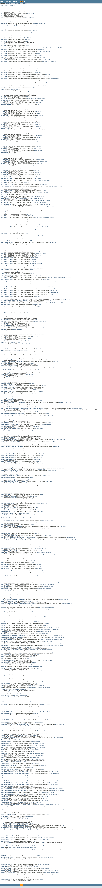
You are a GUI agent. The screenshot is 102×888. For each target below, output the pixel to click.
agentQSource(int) (5, 641)
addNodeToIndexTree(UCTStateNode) (10, 441)
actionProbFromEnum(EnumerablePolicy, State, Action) (14, 298)
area (2, 812)
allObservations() (5, 728)
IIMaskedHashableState (54, 777)
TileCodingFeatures (71, 537)
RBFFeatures (43, 190)
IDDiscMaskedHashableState (60, 778)
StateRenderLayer (34, 522)
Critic (44, 387)
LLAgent (32, 751)
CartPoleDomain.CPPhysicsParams (37, 753)
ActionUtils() (4, 345)
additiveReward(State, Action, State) (10, 422)
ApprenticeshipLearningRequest (93, 810)
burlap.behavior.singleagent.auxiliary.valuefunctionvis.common (29, 198)
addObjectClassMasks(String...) (8, 461)
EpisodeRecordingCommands (32, 866)
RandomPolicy (27, 43)
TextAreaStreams (22, 812)
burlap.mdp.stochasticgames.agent (20, 594)
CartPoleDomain (36, 122)
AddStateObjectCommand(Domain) (9, 515)
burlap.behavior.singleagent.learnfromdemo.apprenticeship (29, 802)
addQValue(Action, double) (7, 489)
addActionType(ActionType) (7, 385)
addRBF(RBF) (4, 492)
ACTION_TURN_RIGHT (6, 161)
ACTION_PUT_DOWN (5, 141)
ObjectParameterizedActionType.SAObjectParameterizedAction (39, 235)
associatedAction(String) (7, 833)
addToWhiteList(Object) (6, 544)
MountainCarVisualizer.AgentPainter (56, 637)
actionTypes (4, 334)
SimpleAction (28, 233)
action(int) (3, 45)
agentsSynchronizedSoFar (7, 668)
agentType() (4, 672)
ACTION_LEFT (4, 122)
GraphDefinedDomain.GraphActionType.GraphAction (43, 222)
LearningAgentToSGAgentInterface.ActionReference (57, 302)
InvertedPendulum (39, 128)
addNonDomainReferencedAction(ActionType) (12, 444)
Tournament (40, 400)
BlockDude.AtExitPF (36, 855)
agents (2, 656)
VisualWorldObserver (38, 306)
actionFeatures (4, 192)
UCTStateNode (45, 248)
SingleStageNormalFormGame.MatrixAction (41, 200)
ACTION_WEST (4, 168)
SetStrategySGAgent (36, 72)
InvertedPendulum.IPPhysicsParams (37, 196)
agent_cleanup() (5, 564)
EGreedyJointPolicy (47, 82)
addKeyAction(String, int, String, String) (10, 428)
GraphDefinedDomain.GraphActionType (36, 685)
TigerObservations (37, 728)
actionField (3, 194)
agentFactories (4, 588)
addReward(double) (5, 498)
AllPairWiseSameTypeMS (58, 737)
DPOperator (45, 798)
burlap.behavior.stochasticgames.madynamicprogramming (28, 647)
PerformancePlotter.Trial (46, 868)
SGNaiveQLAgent (38, 68)
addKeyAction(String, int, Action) (9, 426)
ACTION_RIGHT (4, 144)
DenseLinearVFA (37, 255)
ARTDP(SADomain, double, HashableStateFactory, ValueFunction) (16, 827)
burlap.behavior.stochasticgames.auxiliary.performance (27, 597)
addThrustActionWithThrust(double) (9, 535)
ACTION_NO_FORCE (5, 128)
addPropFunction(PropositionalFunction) (10, 483)
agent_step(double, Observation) (9, 573)
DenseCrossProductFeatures (40, 253)
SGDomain (28, 213)
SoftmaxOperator (44, 800)
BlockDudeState (43, 448)
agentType (3, 675)
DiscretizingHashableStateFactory (52, 415)
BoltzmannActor (40, 49)
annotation (3, 767)
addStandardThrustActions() (7, 503)
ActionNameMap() (5, 238)
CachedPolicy (33, 259)
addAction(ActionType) (6, 376)
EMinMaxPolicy (46, 85)
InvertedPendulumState (34, 749)
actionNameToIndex (5, 244)
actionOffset (4, 253)
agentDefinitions (5, 584)
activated (3, 346)
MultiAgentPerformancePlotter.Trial (51, 870)
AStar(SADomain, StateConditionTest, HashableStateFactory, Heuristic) (18, 849)
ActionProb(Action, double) (7, 275)
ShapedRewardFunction (46, 424)
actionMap (3, 206)
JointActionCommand (37, 178)
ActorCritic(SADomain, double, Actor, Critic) (11, 359)
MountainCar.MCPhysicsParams (38, 23)
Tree (13, 1)
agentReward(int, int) (6, 654)
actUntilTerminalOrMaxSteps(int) (9, 365)
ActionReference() (5, 302)
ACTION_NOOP (4, 130)
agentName (4, 607)
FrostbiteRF (38, 348)
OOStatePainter (41, 501)
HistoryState (47, 814)
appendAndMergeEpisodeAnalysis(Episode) (11, 769)
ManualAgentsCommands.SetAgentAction (41, 180)
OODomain (40, 483)
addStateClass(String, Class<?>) (8, 507)
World (35, 21)
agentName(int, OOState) (7, 609)
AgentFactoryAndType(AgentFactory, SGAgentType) (13, 599)
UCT (54, 441)
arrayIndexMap (4, 816)
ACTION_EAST (4, 106)
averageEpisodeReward (6, 868)
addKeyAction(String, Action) (8, 430)
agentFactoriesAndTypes (7, 590)
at (1, 853)
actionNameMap (5, 240)
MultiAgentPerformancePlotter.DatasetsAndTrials (48, 607)
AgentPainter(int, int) (6, 631)
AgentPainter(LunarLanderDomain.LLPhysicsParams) (13, 635)
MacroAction (32, 219)
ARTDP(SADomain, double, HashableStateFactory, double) (14, 825)
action (2, 57)
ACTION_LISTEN (4, 126)
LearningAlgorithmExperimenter (44, 588)
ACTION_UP (3, 165)
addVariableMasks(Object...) (7, 546)
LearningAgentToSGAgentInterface (49, 61)
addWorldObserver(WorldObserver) (9, 550)
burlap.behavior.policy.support (17, 271)
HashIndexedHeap (29, 816)
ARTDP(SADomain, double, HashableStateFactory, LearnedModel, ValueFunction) (20, 829)
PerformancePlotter (53, 25)
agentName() (4, 611)
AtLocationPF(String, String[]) (8, 857)
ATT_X (2, 862)
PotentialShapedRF (49, 422)
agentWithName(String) (6, 683)
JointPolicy (34, 662)
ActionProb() (4, 273)
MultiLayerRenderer (34, 496)
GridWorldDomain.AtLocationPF (47, 857)
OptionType (37, 835)
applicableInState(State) (7, 792)
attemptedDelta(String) (6, 864)
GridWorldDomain (37, 111)
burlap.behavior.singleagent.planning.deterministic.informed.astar (22, 847)
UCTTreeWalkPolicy (46, 59)
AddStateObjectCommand (44, 515)
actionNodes (4, 248)
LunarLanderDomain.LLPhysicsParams (37, 747)
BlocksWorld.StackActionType (56, 788)
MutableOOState (37, 459)
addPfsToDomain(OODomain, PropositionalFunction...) (14, 481)
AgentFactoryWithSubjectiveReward (68, 603)
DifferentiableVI (63, 526)
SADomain (26, 211)
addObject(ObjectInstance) (7, 448)
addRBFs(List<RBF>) (6, 494)
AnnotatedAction (31, 215)
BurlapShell (30, 404)
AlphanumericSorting (35, 741)
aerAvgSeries (4, 552)
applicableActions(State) (7, 786)
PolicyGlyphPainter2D (52, 242)
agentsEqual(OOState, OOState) (8, 660)
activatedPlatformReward (7, 348)
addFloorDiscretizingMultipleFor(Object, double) (12, 413)
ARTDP (64, 825)
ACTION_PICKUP (4, 139)
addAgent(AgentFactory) (7, 400)
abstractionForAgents (6, 19)
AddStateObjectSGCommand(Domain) (10, 520)
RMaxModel (41, 327)
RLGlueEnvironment (32, 208)
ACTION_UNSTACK (5, 163)
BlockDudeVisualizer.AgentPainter (44, 631)
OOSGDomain (40, 511)
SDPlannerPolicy (39, 55)
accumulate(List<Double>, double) (9, 25)
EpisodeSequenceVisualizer (38, 743)
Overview (2, 1)
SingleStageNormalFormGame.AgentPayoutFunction (51, 639)
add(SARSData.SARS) (6, 369)
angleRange (4, 753)
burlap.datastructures (19, 739)
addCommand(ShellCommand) (8, 404)
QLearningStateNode (46, 489)
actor (2, 354)
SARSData (38, 369)
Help (24, 1)
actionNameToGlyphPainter (7, 242)
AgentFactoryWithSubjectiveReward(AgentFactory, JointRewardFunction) (18, 603)
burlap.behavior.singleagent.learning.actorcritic (18, 350)
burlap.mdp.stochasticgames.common (30, 601)
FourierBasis (45, 188)
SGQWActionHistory (42, 66)
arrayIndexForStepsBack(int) (8, 814)
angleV (2, 757)
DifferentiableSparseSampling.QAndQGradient (62, 367)
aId (2, 685)
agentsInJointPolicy (5, 662)
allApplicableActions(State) (7, 706)
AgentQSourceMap (48, 641)
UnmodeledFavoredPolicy (44, 51)
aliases (2, 693)
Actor (35, 352)
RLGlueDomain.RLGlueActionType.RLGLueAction (44, 217)
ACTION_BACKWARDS (6, 100)
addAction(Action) (5, 378)
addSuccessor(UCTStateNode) (8, 531)
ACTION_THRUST (5, 157)
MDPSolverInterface (39, 391)
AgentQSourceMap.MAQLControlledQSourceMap (52, 645)
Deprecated (16, 1)
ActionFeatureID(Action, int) (7, 186)
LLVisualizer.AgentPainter (57, 635)
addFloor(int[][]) (5, 411)
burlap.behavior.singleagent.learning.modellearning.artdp (20, 823)
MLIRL (48, 541)
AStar (73, 849)
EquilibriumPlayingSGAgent (54, 78)
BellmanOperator (44, 796)
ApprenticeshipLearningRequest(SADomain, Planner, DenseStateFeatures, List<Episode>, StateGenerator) (26, 810)
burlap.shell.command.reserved (19, 689)
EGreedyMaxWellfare (47, 83)
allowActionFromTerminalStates (8, 733)
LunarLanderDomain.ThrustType (44, 711)
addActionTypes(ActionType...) (8, 398)
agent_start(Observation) (7, 572)
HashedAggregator (29, 374)
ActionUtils (29, 345)
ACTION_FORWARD (5, 115)
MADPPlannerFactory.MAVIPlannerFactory (45, 584)
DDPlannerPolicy (39, 53)
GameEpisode (35, 575)
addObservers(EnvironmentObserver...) (10, 470)
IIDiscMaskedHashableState (59, 780)
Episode (27, 45)
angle (2, 749)
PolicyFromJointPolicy (33, 30)
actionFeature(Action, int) (7, 184)
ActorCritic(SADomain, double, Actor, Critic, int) (12, 361)
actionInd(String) (5, 202)
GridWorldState (42, 453)
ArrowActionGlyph (52, 821)
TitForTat (47, 76)
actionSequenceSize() (6, 319)
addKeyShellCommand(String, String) (10, 435)
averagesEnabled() (5, 879)
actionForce (4, 196)
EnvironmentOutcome (30, 17)
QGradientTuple (37, 8)
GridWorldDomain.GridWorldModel (39, 202)
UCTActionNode (42, 57)
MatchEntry (32, 605)
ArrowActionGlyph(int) (6, 821)
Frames (14, 3)
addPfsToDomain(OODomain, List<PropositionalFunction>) (15, 479)
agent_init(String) (5, 568)
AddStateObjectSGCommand (47, 520)
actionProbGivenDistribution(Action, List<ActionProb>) (14, 300)
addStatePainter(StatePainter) (8, 522)
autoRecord (4, 866)
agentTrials (3, 670)
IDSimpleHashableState (53, 782)
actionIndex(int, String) (6, 204)
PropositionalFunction (38, 722)
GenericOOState (38, 457)
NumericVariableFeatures (44, 544)
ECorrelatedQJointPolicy (48, 80)
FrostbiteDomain (36, 109)
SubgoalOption (33, 221)
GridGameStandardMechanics (45, 609)
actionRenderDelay (5, 304)
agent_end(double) (5, 566)
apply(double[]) (4, 796)
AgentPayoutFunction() (6, 639)
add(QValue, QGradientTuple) (8, 367)
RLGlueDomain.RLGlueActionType (47, 706)
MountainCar (41, 100)
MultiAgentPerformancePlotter (46, 681)
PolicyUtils (49, 298)
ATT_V (2, 859)
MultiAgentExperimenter (49, 590)
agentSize (3, 664)
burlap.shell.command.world (25, 517)
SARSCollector (35, 336)
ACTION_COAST (4, 102)
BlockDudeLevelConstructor (41, 411)
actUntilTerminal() (5, 363)
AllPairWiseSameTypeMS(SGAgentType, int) (11, 737)
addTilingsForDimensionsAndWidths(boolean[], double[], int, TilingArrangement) (20, 539)
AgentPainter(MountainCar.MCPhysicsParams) (12, 637)
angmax (3, 759)
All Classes (25, 3)
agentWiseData (4, 681)
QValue (23, 15)
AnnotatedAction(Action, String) (8, 765)
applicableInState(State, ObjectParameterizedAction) (13, 788)
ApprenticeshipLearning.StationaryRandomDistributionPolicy (52, 47)
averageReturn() (5, 877)
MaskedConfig (38, 461)
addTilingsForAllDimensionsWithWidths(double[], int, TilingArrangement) (18, 537)
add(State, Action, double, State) (9, 372)
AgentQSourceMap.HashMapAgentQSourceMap (52, 643)
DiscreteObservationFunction (43, 730)
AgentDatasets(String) (6, 579)
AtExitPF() (3, 855)
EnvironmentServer (52, 470)
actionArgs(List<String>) (7, 176)
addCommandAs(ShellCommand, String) (10, 406)
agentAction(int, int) (6, 575)
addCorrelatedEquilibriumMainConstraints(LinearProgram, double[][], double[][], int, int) (22, 408)
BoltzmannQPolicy (28, 32)
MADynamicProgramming (47, 586)
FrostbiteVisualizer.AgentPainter (41, 633)
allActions (3, 701)
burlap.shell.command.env (23, 513)
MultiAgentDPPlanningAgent (40, 63)
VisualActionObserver (36, 304)
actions (3, 310)
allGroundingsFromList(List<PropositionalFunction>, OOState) (16, 724)
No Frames (18, 3)
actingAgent (4, 30)
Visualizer (32, 524)
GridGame (38, 113)
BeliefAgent (32, 363)
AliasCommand (35, 691)
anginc (2, 747)
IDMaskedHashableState (54, 775)
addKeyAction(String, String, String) (9, 432)
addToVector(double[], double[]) (8, 541)
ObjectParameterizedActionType (39, 717)
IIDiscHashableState (54, 773)
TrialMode (41, 879)
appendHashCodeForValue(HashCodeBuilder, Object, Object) (15, 771)
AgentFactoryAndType (63, 599)
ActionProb (32, 273)
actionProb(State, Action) (7, 257)
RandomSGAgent (35, 70)
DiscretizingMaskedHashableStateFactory (56, 420)
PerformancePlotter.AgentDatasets (44, 552)
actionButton (4, 182)
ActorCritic (34, 354)
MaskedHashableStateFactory (41, 463)
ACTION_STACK (4, 154)
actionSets (3, 321)
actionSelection (4, 312)
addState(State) (5, 505)
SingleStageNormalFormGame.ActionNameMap (48, 238)
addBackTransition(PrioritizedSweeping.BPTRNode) (13, 402)
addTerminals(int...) (5, 533)
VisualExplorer (26, 182)
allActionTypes (4, 704)
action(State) (4, 32)
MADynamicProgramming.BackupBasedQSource (49, 629)
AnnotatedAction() (5, 763)
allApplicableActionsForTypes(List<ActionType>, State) (14, 719)
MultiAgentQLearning (38, 65)
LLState (41, 455)
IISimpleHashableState (53, 784)
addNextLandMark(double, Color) (9, 439)
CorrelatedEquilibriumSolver (76, 408)
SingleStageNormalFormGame (44, 204)
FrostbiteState (41, 451)
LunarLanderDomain (40, 157)
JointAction (28, 96)
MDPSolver (29, 338)
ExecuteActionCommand (37, 176)
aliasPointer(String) (5, 699)
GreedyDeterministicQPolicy (30, 37)
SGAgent (33, 94)
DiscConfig (47, 413)
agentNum (3, 616)
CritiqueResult (33, 11)
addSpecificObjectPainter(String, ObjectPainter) (12, 501)
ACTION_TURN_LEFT (5, 159)
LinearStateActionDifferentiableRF (47, 206)
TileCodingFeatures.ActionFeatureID (55, 186)
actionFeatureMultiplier (6, 188)
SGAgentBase (32, 613)
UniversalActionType (26, 91)
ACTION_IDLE (4, 117)
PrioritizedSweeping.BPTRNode (65, 402)
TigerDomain (41, 104)
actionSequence (5, 314)
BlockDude (36, 106)
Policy (27, 41)
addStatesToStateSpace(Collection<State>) (11, 526)
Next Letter (8, 3)
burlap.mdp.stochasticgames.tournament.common (27, 735)
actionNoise (4, 251)
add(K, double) (4, 374)
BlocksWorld (37, 154)
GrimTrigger (47, 74)
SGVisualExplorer (35, 426)
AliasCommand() (5, 691)
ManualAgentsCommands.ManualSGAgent (36, 98)
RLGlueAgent (38, 564)
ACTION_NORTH (4, 133)
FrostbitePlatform (34, 346)
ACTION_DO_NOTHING (6, 104)
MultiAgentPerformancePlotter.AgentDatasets (48, 554)
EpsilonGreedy (27, 35)
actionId (3, 200)
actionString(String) (6, 325)
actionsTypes (4, 327)
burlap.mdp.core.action (15, 89)
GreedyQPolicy (27, 39)
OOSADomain (42, 486)
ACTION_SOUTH (4, 148)
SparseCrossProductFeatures (46, 184)
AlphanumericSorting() (6, 741)
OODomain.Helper (51, 479)
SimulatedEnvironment (47, 475)
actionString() (4, 323)
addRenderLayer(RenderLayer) (8, 496)
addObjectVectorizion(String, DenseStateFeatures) (13, 468)
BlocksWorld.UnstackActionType (57, 790)
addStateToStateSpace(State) (8, 528)
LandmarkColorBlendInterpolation (58, 439)
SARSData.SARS (30, 13)
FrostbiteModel (32, 664)
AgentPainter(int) (5, 633)
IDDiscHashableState (54, 771)
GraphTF (37, 533)
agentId (3, 605)
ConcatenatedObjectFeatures (58, 468)
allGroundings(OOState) (6, 722)
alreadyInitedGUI (5, 743)
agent (2, 556)
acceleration (4, 23)
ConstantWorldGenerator (46, 19)
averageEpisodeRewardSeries (8, 872)
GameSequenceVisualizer (40, 745)
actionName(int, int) (6, 226)
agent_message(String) (6, 570)
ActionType (35, 713)
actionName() (4, 215)
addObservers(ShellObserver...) (8, 477)
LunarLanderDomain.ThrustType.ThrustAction (41, 224)
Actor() (2, 352)
